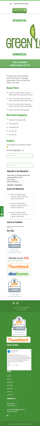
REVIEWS (10, 385)
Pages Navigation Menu (21, 4)
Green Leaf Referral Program (19, 110)
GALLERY (10, 388)
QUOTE (9, 392)
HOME (9, 376)
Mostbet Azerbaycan (16, 120)
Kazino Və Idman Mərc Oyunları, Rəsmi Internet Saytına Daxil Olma (20, 94)
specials (11, 135)
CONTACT (10, 395)
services (11, 131)
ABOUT (9, 379)
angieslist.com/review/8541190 (15, 261)
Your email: (11, 179)
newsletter (12, 127)
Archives (9, 150)
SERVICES (10, 382)
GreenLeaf (12, 124)
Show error (10, 228)
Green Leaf (27, 424)
